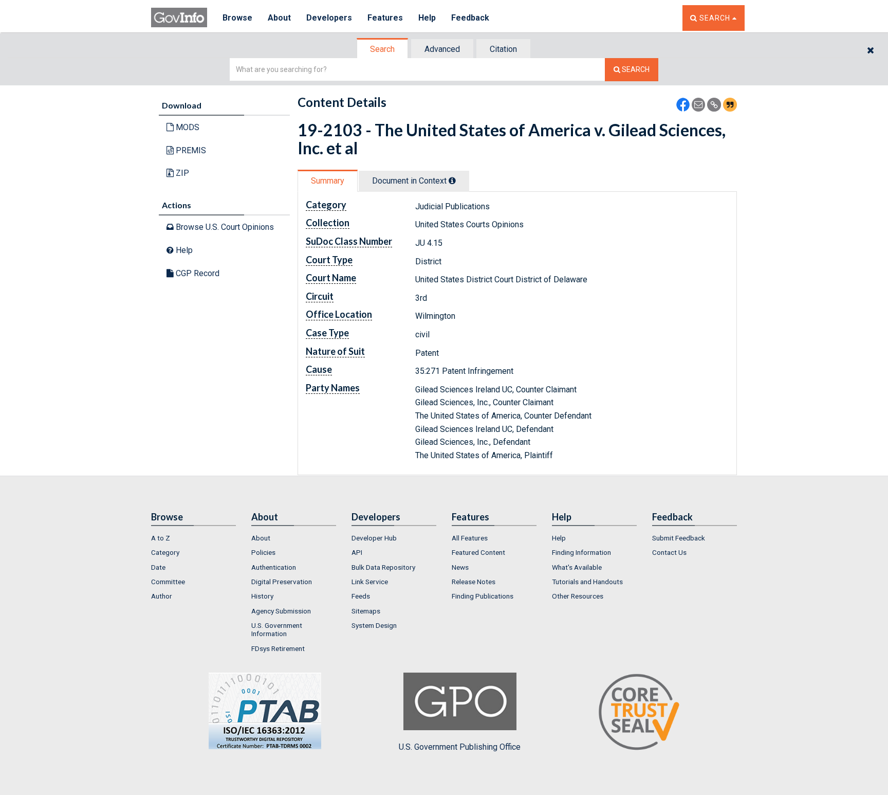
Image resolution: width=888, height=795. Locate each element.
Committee (168, 581)
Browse (237, 18)
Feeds (360, 596)
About (279, 18)
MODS (186, 127)
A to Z (160, 538)
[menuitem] (193, 538)
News (460, 567)
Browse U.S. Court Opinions (224, 227)
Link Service (369, 581)
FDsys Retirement (278, 648)
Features (385, 18)
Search (382, 49)
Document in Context (410, 181)
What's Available (577, 567)
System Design (374, 625)
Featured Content (478, 552)
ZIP (181, 173)
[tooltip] (452, 180)
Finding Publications (482, 596)
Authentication (273, 567)
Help (427, 18)
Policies (263, 552)
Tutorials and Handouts (587, 581)
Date (158, 567)
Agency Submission (281, 611)
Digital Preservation (281, 581)
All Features (470, 538)
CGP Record (196, 273)
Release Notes (473, 581)
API (356, 552)
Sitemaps (365, 611)
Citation (503, 49)
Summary (327, 181)
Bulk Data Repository (383, 567)
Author (161, 596)
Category (165, 552)
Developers (329, 18)
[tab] (383, 49)
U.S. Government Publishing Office (460, 747)
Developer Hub (374, 538)
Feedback (470, 18)
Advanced (442, 49)
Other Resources (577, 596)
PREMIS (190, 150)
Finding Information (581, 552)
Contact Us (669, 552)
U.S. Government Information (276, 629)
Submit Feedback (678, 538)
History (262, 596)
